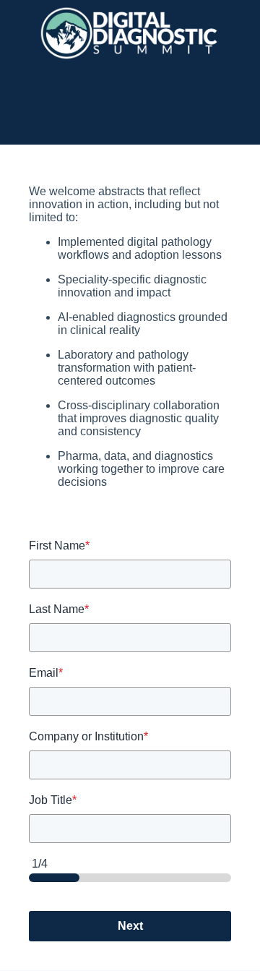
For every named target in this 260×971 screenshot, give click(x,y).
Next (130, 926)
